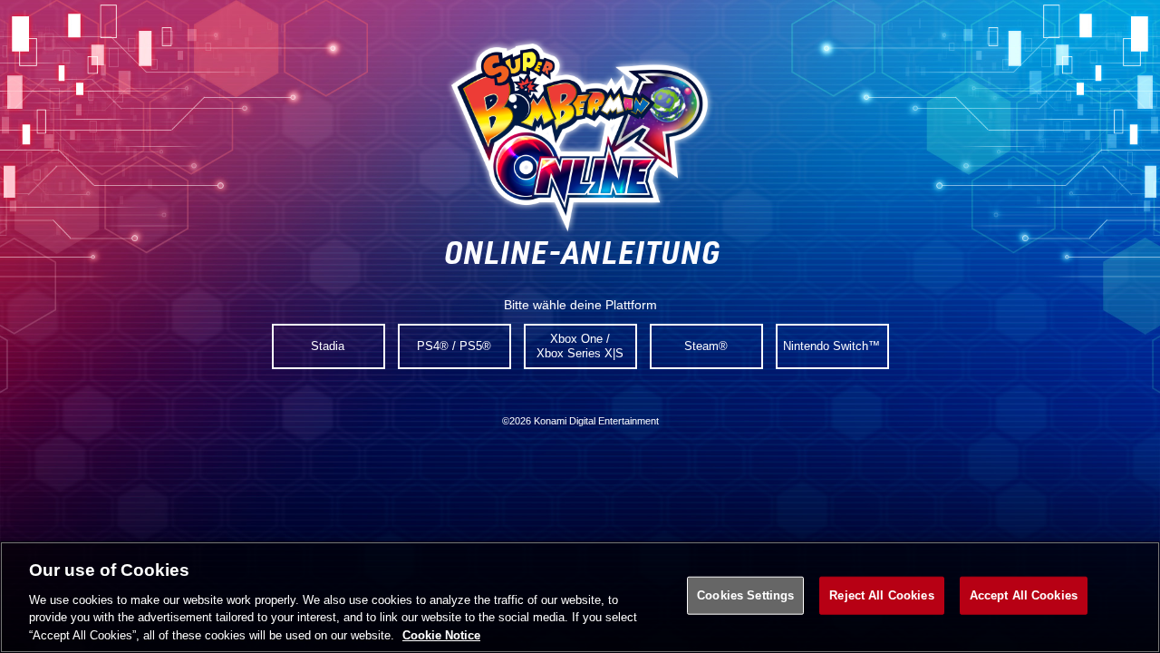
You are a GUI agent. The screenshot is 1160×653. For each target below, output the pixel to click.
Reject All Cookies (881, 595)
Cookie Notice (441, 634)
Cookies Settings (745, 595)
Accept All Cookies (1024, 595)
